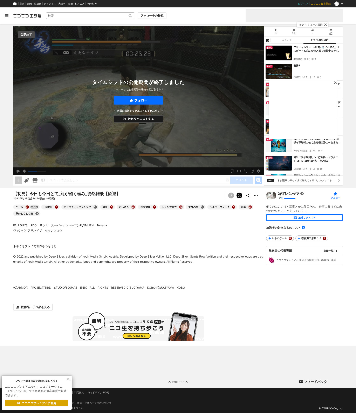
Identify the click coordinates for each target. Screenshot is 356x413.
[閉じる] (325, 24)
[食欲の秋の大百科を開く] (202, 207)
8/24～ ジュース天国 (311, 24)
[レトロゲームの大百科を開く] (290, 238)
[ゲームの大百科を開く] (27, 207)
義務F (297, 65)
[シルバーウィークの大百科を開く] (233, 207)
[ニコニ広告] (26, 180)
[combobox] (90, 15)
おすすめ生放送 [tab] (319, 39)
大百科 (62, 3)
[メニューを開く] (6, 16)
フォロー (141, 100)
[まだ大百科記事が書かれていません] (302, 193)
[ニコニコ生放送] (27, 16)
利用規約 (79, 392)
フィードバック (315, 382)
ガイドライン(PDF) (98, 392)
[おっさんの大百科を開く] (133, 207)
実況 (70, 3)
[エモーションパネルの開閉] (258, 180)
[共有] (248, 195)
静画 (29, 3)
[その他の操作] (256, 195)
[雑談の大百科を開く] (111, 207)
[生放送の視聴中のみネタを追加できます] (18, 180)
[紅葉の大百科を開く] (250, 207)
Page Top (178, 381)
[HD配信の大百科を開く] (56, 207)
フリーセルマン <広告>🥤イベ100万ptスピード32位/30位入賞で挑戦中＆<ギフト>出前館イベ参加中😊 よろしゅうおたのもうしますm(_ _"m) (317, 49)
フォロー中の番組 (152, 15)
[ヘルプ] (303, 227)
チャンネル (50, 3)
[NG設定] (267, 40)
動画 (22, 3)
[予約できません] (231, 195)
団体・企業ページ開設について (94, 402)
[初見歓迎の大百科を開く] (154, 207)
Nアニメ (79, 3)
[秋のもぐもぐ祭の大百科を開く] (37, 213)
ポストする (239, 195)
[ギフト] (35, 180)
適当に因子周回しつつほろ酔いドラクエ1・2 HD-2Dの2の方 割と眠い (316, 159)
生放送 (37, 3)
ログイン (303, 3)
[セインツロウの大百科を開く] (181, 207)
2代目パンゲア (289, 194)
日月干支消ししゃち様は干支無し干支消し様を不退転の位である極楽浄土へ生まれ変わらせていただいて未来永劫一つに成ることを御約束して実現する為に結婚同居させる (317, 140)
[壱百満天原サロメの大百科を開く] (324, 238)
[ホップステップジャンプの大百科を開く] (95, 207)
